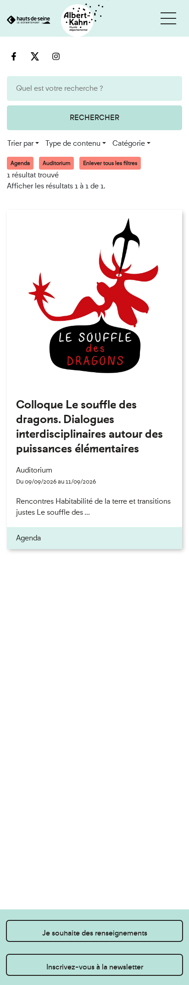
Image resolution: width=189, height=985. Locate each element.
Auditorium (56, 163)
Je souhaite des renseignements (94, 933)
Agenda (20, 163)
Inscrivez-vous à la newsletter (94, 967)
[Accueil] (54, 21)
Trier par (20, 143)
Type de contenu (72, 143)
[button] (168, 18)
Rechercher (94, 117)
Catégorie (128, 143)
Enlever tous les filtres (110, 163)
